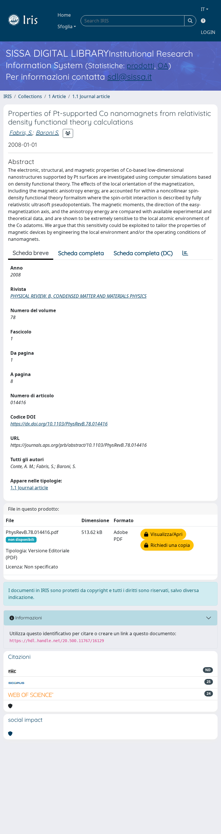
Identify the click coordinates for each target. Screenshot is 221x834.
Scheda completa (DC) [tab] (143, 253)
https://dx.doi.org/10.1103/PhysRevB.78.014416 (59, 424)
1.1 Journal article (91, 96)
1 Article (57, 96)
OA (163, 65)
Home (64, 15)
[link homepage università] (27, 20)
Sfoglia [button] (65, 26)
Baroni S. (47, 132)
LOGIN (208, 32)
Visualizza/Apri (165, 534)
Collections (30, 96)
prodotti (140, 65)
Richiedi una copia (169, 545)
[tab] (185, 253)
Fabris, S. (20, 132)
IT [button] (203, 9)
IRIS (7, 96)
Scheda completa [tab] (81, 253)
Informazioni (28, 618)
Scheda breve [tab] (31, 252)
